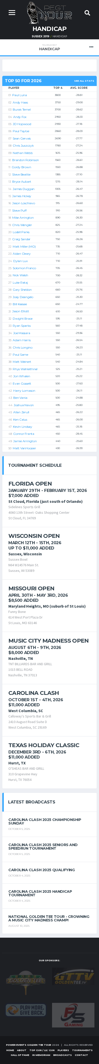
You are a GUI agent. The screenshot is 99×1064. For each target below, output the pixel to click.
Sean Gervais (22, 138)
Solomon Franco (24, 268)
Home (10, 1050)
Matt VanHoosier (24, 448)
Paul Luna (19, 95)
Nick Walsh (20, 275)
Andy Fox (19, 117)
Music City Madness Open (48, 640)
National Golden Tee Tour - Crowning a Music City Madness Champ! (48, 918)
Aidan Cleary (22, 253)
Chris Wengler (22, 225)
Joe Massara (21, 333)
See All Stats (84, 80)
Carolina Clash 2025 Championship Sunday (44, 821)
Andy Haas (20, 102)
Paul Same (20, 354)
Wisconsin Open (34, 536)
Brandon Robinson (25, 160)
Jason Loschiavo (23, 203)
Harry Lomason (24, 390)
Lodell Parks (21, 232)
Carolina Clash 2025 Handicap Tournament (40, 893)
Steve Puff (19, 210)
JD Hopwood (22, 124)
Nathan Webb (22, 153)
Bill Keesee (20, 304)
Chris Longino (22, 347)
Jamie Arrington (25, 441)
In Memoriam (41, 1055)
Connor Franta (23, 434)
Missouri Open (31, 588)
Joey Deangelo (23, 297)
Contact (81, 1055)
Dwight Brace (22, 318)
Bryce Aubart (21, 181)
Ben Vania (20, 398)
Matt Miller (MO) (24, 246)
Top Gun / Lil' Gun (42, 1050)
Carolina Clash (33, 693)
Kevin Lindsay (22, 426)
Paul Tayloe (21, 131)
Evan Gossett (22, 383)
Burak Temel (21, 109)
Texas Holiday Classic (43, 745)
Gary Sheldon (22, 289)
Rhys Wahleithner (25, 369)
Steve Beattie (21, 174)
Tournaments (82, 1050)
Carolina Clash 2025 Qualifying (41, 870)
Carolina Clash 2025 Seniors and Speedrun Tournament (43, 847)
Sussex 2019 (40, 36)
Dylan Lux (20, 261)
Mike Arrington (23, 217)
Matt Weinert (22, 362)
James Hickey (21, 196)
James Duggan (24, 189)
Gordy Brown (21, 167)
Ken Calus (20, 419)
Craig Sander (21, 239)
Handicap (49, 47)
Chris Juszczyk (23, 145)
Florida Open (30, 483)
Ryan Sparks (21, 326)
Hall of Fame (20, 1055)
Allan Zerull (21, 412)
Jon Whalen (21, 376)
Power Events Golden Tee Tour (28, 1044)
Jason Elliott (20, 311)
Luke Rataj (20, 282)
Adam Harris (21, 340)
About (21, 1050)
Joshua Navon (24, 405)
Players (63, 1050)
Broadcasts (62, 1055)
